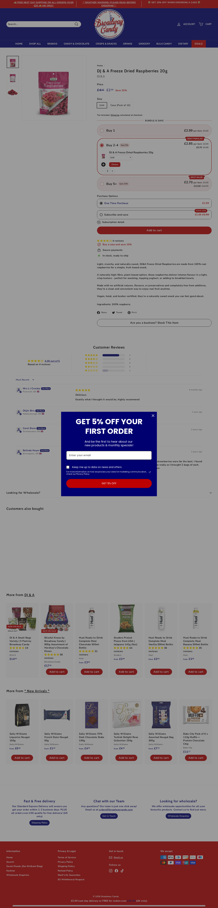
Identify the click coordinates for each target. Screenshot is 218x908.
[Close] (153, 415)
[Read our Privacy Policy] (150, 472)
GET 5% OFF (109, 483)
